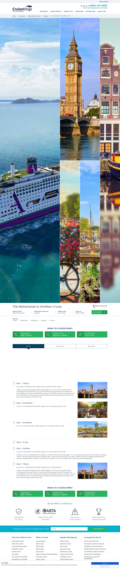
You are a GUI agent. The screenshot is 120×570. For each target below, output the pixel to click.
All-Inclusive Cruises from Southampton (92, 557)
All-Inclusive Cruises (18, 541)
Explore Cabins (60, 346)
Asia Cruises (63, 546)
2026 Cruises (40, 544)
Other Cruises (91, 346)
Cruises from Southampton (92, 554)
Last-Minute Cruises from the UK (94, 551)
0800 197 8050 (80, 313)
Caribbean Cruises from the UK (93, 546)
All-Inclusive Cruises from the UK (94, 544)
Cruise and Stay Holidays (19, 546)
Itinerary (28, 346)
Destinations (90, 11)
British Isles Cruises (66, 551)
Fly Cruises (15, 554)
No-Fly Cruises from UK (91, 541)
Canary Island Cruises (66, 554)
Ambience (45, 16)
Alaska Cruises (64, 541)
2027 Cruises (40, 546)
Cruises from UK (55, 11)
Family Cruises (16, 551)
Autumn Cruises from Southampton (47, 554)
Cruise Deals (43, 11)
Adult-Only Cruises (17, 544)
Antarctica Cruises (65, 544)
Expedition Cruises (17, 549)
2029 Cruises (40, 551)
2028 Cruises (40, 549)
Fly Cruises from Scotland (19, 557)
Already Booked (103, 1)
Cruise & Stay (68, 11)
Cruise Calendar (41, 541)
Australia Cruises (65, 549)
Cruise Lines (79, 11)
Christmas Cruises (41, 557)
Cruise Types (102, 11)
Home (14, 16)
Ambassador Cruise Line (34, 16)
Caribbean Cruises (65, 557)
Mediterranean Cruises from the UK (95, 549)
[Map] (60, 364)
